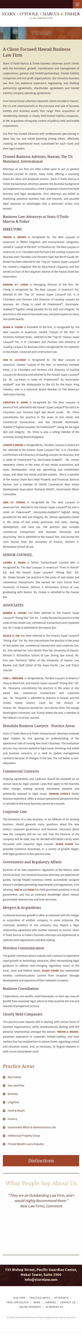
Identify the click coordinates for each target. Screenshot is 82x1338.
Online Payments (30, 1307)
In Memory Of (54, 1307)
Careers (50, 1302)
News (36, 1302)
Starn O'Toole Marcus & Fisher (31, 1317)
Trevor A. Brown (14, 237)
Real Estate (14, 1077)
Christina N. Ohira (15, 402)
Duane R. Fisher (13, 327)
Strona (20, 502)
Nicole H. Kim (11, 636)
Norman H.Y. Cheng (15, 284)
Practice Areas (18, 1066)
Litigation (13, 1102)
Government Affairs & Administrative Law (32, 1127)
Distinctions (41, 1160)
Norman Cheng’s (59, 794)
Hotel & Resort (16, 1110)
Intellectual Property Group (24, 1136)
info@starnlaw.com (41, 1279)
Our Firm (19, 1298)
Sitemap (62, 1317)
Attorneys (62, 1298)
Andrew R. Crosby (15, 613)
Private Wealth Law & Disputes (26, 1144)
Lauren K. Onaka (14, 562)
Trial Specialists (17, 1302)
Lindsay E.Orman (13, 445)
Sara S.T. (9, 502)
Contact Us (68, 1302)
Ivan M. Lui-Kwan (15, 360)
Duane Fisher (64, 844)
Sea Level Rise (16, 1085)
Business (13, 1094)
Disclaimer (71, 1317)
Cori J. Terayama (13, 678)
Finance (12, 1119)
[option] (41, 1201)
